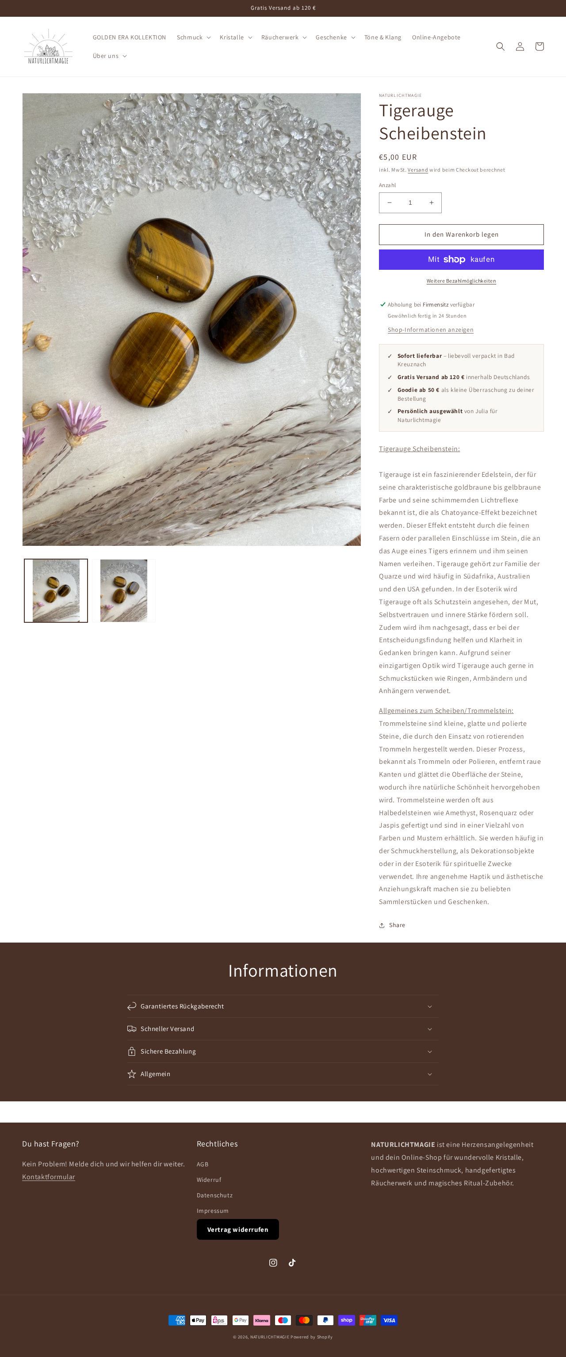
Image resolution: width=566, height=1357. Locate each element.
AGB (203, 1164)
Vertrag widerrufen (238, 1229)
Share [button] (397, 925)
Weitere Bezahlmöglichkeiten (462, 280)
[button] (193, 37)
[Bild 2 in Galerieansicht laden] (123, 590)
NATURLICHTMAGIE (270, 1337)
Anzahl (387, 185)
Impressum (213, 1211)
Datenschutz (215, 1195)
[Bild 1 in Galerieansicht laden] (56, 590)
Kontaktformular (48, 1176)
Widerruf (209, 1180)
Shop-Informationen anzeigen (431, 330)
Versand (418, 169)
